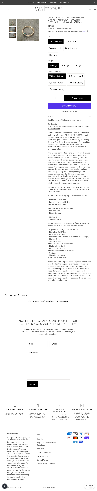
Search (40, 439)
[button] (5, 486)
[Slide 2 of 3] (12, 29)
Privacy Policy (42, 456)
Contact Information (45, 452)
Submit (32, 384)
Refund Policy (42, 460)
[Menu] (2, 8)
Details (50, 116)
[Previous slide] (20, 30)
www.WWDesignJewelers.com (68, 120)
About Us (40, 449)
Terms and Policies (48, 487)
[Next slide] (36, 30)
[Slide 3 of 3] (12, 35)
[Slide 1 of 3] (12, 22)
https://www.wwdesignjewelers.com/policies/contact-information (69, 127)
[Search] (7, 8)
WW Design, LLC (15, 487)
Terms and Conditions (46, 464)
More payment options (69, 111)
